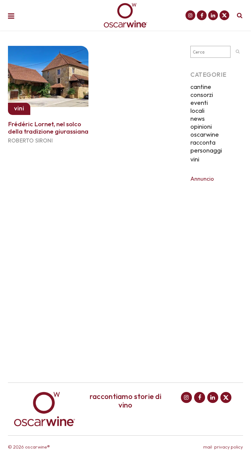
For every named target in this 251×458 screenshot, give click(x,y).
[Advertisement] (216, 278)
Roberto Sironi (30, 140)
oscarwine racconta (204, 138)
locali (197, 110)
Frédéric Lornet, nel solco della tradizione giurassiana (48, 127)
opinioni (201, 126)
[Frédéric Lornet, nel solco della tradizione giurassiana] (48, 75)
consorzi (201, 94)
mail (207, 447)
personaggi (206, 150)
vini (194, 159)
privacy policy (228, 447)
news (197, 118)
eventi (199, 102)
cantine (200, 86)
